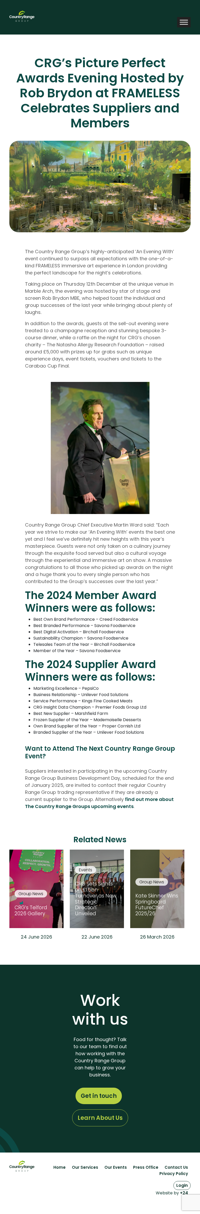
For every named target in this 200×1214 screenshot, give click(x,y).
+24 (184, 1193)
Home (59, 1167)
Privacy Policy (173, 1173)
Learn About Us (100, 1118)
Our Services (85, 1167)
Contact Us (176, 1167)
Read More (36, 951)
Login (182, 1185)
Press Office (145, 1167)
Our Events (115, 1167)
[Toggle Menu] (184, 22)
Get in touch (99, 1096)
